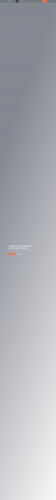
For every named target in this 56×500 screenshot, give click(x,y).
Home (17, 1)
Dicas (33, 1)
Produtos (23, 1)
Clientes (31, 1)
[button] (20, 1)
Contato (39, 1)
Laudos (36, 1)
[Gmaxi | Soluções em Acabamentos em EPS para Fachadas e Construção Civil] (11, 1)
